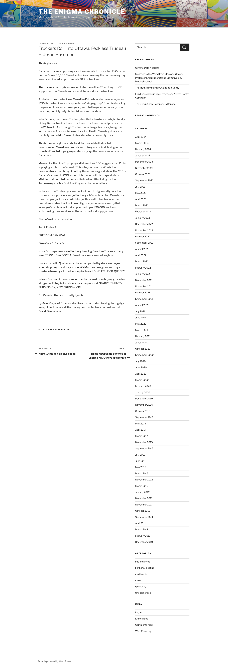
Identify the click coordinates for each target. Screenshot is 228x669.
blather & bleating (56, 329)
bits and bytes (142, 561)
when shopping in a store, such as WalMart (65, 267)
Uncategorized (143, 592)
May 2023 (140, 192)
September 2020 (144, 354)
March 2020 (142, 379)
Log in (138, 612)
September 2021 (144, 298)
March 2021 (141, 330)
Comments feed (144, 624)
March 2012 (141, 485)
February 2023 (143, 211)
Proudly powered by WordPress (54, 661)
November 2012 (144, 479)
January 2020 (142, 392)
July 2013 (140, 454)
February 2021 (143, 336)
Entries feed (141, 618)
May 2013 (140, 467)
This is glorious (48, 63)
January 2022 (142, 273)
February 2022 (143, 267)
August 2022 (142, 249)
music (138, 580)
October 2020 (143, 348)
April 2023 (140, 199)
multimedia (141, 574)
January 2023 (142, 217)
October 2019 (142, 411)
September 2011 (144, 517)
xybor (70, 43)
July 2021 (140, 311)
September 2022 (144, 242)
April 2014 (140, 429)
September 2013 (144, 448)
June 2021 (140, 317)
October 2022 (142, 236)
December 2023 (144, 161)
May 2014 (140, 423)
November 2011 (144, 504)
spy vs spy (140, 586)
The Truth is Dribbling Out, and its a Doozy (157, 87)
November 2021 (144, 286)
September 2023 (144, 180)
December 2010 (144, 541)
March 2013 (141, 473)
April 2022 (140, 255)
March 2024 (142, 143)
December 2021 (144, 280)
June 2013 (140, 460)
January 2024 (142, 155)
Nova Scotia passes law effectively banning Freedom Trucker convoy (81, 251)
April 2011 (140, 523)
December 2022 (144, 224)
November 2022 (144, 230)
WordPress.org (143, 631)
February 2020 (143, 386)
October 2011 (142, 510)
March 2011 (141, 529)
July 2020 (140, 361)
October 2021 (142, 292)
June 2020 (141, 367)
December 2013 (144, 442)
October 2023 (142, 174)
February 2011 (142, 535)
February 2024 (143, 149)
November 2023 (144, 168)
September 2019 (144, 417)
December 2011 (143, 498)
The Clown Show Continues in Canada (155, 104)
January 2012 (142, 492)
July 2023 (140, 186)
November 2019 (144, 404)
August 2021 (142, 305)
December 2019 (144, 398)
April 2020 (141, 373)
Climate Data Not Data (147, 67)
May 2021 (140, 323)
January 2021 (142, 342)
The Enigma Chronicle (82, 11)
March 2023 (142, 205)
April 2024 (140, 136)
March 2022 (141, 261)
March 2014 (141, 435)
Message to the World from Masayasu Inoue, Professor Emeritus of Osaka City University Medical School (159, 78)
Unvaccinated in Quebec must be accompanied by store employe (79, 263)
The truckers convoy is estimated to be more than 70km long (76, 87)
